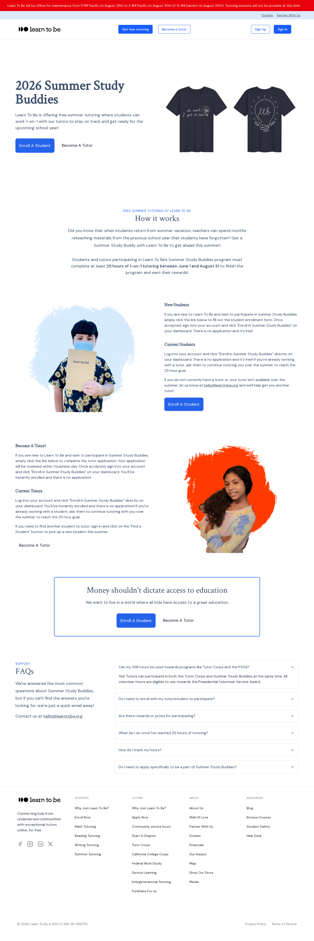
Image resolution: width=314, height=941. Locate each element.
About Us (196, 808)
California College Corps (150, 854)
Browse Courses (259, 817)
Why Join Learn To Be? (92, 808)
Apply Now (140, 817)
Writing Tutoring (87, 845)
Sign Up (260, 29)
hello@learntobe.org (221, 385)
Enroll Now (83, 817)
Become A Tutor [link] (77, 145)
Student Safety (258, 826)
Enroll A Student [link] (35, 145)
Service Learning (144, 873)
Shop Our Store (201, 873)
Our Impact (198, 854)
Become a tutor (174, 29)
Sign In (282, 29)
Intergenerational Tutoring (151, 882)
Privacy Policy (255, 924)
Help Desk (254, 836)
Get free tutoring (135, 29)
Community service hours (151, 826)
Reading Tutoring (87, 836)
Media (194, 882)
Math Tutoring (85, 826)
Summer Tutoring (88, 854)
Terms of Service (284, 924)
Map (192, 863)
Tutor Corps (141, 845)
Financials (196, 845)
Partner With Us (288, 15)
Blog (250, 808)
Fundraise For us (144, 891)
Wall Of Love (198, 817)
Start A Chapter (144, 836)
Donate (267, 15)
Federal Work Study (147, 863)
